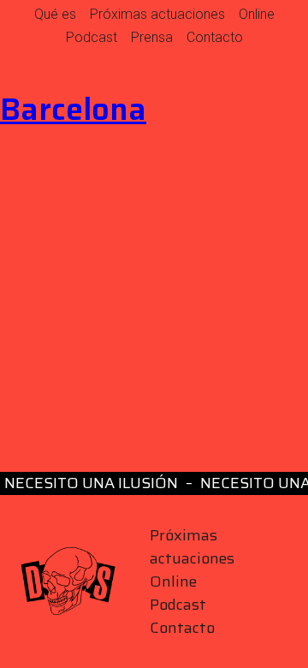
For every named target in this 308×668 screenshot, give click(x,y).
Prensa (152, 37)
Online (257, 14)
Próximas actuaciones (157, 14)
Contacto (215, 37)
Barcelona (73, 109)
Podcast (91, 37)
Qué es (55, 14)
